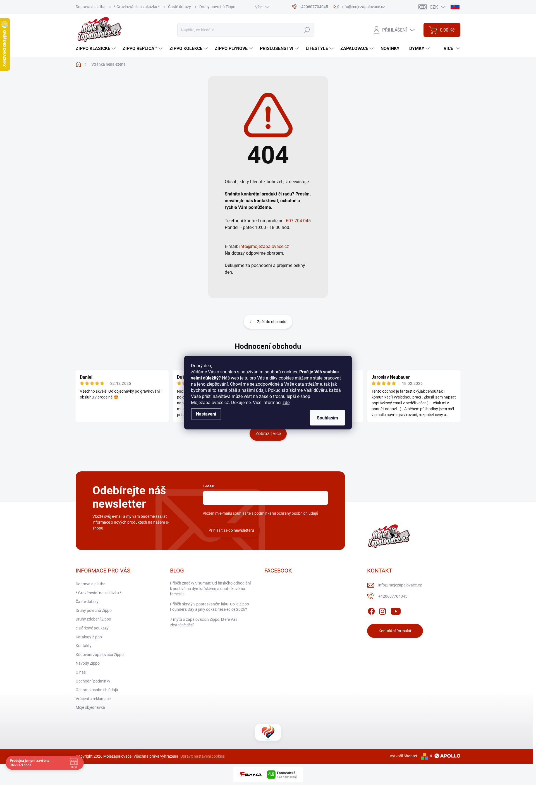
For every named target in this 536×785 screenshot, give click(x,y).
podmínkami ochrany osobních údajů (286, 513)
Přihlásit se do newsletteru (231, 530)
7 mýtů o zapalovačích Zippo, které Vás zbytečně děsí (203, 622)
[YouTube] (395, 610)
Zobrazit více (268, 433)
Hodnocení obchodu (268, 346)
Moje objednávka (90, 707)
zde (286, 402)
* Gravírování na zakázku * (137, 6)
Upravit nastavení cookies (202, 756)
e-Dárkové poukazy (92, 628)
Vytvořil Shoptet (403, 756)
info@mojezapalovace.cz (264, 246)
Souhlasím (327, 417)
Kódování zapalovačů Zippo (100, 654)
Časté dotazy (179, 6)
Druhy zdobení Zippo (93, 619)
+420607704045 (392, 596)
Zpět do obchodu (271, 321)
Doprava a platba (91, 6)
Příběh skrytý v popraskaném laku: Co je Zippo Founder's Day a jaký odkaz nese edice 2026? (209, 607)
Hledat (306, 30)
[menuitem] (96, 48)
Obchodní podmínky (93, 681)
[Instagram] (382, 610)
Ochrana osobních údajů (97, 690)
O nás (81, 672)
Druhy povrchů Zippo (217, 6)
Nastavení (206, 413)
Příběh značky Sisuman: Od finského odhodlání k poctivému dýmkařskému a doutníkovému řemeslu (210, 588)
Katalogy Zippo (89, 637)
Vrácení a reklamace (93, 698)
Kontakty (84, 645)
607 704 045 (298, 220)
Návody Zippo (88, 663)
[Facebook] (371, 610)
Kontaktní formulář (395, 631)
